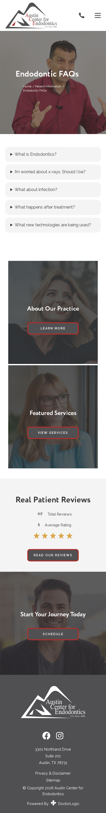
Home (27, 86)
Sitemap (53, 780)
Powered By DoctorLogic (53, 803)
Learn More (53, 328)
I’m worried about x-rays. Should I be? (50, 172)
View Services (53, 433)
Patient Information (48, 86)
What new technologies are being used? (53, 225)
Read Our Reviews (53, 555)
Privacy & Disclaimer (53, 773)
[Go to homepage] (35, 15)
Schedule (53, 634)
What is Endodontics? (36, 154)
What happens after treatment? (45, 207)
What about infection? (36, 189)
